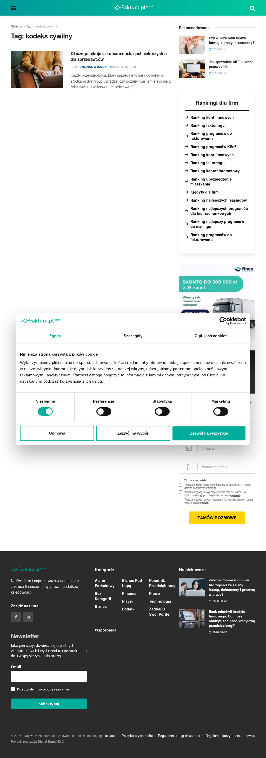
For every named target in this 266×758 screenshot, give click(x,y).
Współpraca (105, 630)
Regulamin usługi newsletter (179, 735)
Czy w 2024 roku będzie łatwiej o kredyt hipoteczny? (231, 40)
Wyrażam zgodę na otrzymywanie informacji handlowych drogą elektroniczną (218, 501)
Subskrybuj (49, 703)
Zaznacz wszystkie (195, 480)
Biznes (101, 606)
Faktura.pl (110, 735)
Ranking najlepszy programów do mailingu (217, 224)
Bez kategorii (103, 596)
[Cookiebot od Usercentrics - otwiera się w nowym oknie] (223, 321)
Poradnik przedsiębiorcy (162, 583)
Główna (16, 26)
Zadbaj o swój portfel (159, 611)
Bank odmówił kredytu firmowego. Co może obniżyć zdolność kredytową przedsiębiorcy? (232, 618)
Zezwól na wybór (133, 433)
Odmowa (57, 433)
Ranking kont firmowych (212, 117)
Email (16, 666)
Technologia (160, 601)
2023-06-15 (120, 66)
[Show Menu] (13, 8)
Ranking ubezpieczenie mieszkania (211, 182)
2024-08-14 (219, 49)
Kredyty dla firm (204, 192)
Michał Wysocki (94, 67)
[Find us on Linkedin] (28, 617)
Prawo (154, 593)
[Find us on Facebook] (16, 617)
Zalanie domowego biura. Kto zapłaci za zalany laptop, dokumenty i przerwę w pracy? (232, 587)
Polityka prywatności (137, 735)
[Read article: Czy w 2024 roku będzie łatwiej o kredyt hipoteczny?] (192, 45)
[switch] (103, 411)
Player (127, 601)
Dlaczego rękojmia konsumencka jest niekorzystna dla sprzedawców (119, 56)
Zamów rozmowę (217, 518)
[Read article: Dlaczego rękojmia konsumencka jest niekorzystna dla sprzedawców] (37, 69)
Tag (28, 26)
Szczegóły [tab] (133, 336)
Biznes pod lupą (132, 583)
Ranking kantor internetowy (215, 170)
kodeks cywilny (46, 26)
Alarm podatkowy (105, 583)
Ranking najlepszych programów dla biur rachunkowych (219, 211)
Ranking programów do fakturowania (211, 136)
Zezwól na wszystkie (209, 433)
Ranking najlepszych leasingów (218, 200)
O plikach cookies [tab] (211, 336)
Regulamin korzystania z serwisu (230, 735)
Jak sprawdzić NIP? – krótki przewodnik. (231, 64)
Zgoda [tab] (55, 336)
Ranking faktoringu (207, 125)
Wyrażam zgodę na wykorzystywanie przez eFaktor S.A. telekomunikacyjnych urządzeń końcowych (219, 493)
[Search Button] (252, 8)
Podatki (129, 608)
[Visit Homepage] (133, 8)
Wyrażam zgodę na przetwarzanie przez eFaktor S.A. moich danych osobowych (217, 486)
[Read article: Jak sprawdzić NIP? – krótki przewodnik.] (192, 68)
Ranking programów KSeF (213, 146)
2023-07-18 (219, 73)
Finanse (129, 593)
